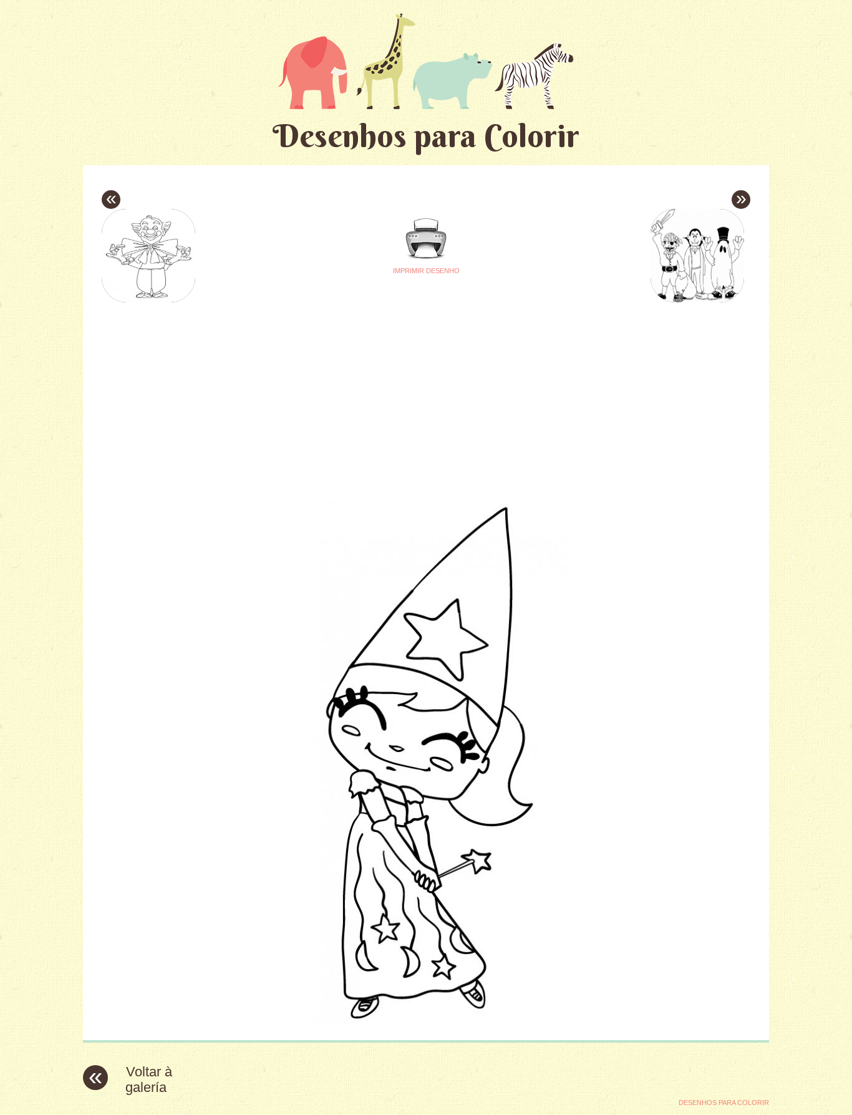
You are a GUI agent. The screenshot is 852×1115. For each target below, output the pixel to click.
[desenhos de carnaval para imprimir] (426, 1021)
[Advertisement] (309, 393)
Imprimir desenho (426, 270)
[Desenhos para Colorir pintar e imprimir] (426, 60)
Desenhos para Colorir (426, 135)
